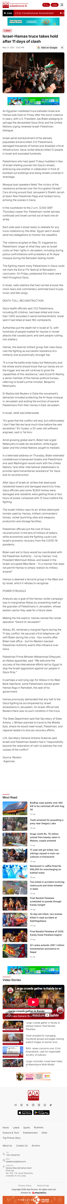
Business (38, 1127)
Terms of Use (43, 1185)
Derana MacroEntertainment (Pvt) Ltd (19, 1172)
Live (9, 13)
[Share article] (62, 47)
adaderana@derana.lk (16, 1161)
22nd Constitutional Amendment (27, 13)
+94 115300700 (13, 1155)
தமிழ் (55, 5)
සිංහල (46, 5)
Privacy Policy (25, 1185)
